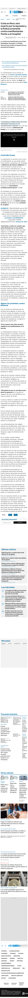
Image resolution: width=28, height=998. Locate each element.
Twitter (2, 945)
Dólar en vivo (12, 8)
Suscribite (20, 522)
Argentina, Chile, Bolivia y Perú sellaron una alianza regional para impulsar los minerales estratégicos (17, 98)
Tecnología (16, 968)
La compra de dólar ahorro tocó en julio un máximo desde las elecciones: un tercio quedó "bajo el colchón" (13, 855)
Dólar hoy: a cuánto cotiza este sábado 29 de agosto (13, 559)
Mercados (17, 956)
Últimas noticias (14, 951)
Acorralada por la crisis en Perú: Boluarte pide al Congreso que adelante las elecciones (16, 93)
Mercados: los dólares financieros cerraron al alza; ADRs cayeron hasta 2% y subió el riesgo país (14, 866)
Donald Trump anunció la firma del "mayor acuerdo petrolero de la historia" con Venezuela (6, 754)
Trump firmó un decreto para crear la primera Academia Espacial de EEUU (24, 725)
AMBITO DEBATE (21, 984)
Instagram (8, 945)
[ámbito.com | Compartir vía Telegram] (24, 37)
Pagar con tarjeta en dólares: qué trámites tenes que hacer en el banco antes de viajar (12, 823)
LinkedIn (12, 945)
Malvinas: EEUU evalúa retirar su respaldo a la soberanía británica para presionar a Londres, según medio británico (15, 606)
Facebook (5, 945)
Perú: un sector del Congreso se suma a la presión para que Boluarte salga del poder (14, 62)
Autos (19, 965)
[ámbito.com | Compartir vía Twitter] (20, 37)
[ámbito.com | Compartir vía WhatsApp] (17, 37)
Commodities (17, 643)
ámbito (2, 19)
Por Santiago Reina (5, 859)
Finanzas (24, 15)
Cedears (25, 643)
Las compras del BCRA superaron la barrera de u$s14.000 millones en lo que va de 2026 (13, 891)
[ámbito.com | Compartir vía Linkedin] (22, 37)
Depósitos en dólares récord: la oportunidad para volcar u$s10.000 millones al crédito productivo (12, 570)
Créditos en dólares (21, 8)
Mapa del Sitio (5, 970)
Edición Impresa (6, 963)
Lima (15, 515)
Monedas (3, 643)
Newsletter (23, 945)
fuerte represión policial (18, 74)
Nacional (4, 961)
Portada (4, 951)
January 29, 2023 (21, 221)
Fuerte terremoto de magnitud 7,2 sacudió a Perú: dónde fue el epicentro (5, 730)
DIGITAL (6, 984)
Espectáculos (5, 968)
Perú (13, 19)
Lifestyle (20, 958)
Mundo (8, 19)
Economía (15, 15)
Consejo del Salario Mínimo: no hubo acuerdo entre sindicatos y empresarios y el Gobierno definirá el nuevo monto (15, 598)
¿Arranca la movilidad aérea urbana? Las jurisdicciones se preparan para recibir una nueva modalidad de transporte (13, 578)
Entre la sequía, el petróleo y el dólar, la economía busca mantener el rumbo (13, 831)
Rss (23, 968)
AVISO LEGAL (5, 975)
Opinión (12, 958)
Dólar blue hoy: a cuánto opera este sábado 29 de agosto (12, 553)
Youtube (16, 945)
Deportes (20, 961)
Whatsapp (19, 945)
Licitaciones (12, 978)
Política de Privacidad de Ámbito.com (12, 973)
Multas (3, 978)
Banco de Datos (6, 956)
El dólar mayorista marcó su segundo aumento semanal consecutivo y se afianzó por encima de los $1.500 (14, 613)
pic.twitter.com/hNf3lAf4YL (14, 218)
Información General (8, 965)
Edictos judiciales (17, 975)
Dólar (7, 15)
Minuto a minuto (5, 863)
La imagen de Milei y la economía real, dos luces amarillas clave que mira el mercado (15, 592)
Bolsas (9, 643)
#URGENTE (4, 208)
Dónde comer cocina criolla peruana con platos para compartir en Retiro (13, 564)
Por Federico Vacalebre (22, 800)
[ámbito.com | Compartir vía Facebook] (19, 37)
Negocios (4, 958)
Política (20, 953)
